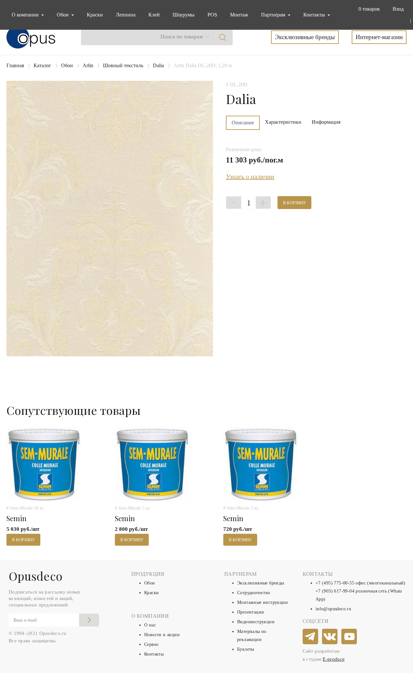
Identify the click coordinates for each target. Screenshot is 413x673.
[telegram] (311, 637)
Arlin (88, 65)
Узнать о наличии (250, 176)
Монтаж (239, 14)
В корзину (294, 202)
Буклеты (245, 649)
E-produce (334, 659)
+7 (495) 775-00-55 (335, 583)
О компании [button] (26, 14)
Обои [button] (63, 14)
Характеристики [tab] (283, 122)
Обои (67, 65)
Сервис (151, 644)
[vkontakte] (330, 637)
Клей (154, 14)
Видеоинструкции (256, 621)
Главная (15, 65)
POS (212, 14)
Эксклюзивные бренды (305, 37)
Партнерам (274, 14)
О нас (150, 625)
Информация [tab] (326, 122)
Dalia (158, 65)
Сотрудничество (253, 592)
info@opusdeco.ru (333, 608)
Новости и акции (162, 634)
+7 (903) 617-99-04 (335, 591)
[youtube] (349, 637)
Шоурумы (184, 14)
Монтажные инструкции (262, 602)
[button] (367, 9)
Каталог (42, 65)
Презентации (250, 612)
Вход (398, 9)
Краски (95, 14)
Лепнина (126, 14)
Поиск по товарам (181, 37)
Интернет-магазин (379, 37)
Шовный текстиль (123, 65)
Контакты (154, 654)
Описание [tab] (243, 122)
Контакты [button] (314, 14)
